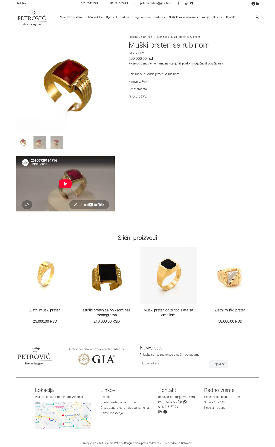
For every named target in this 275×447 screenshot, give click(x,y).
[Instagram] (187, 3)
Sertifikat (21, 3)
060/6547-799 (89, 3)
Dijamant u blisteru (117, 17)
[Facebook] (192, 3)
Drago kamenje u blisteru (148, 17)
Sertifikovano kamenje (182, 17)
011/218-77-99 (119, 3)
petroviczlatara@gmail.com (156, 3)
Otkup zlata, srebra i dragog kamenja (124, 407)
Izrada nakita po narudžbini (118, 402)
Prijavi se (219, 364)
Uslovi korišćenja (111, 413)
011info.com (185, 443)
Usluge (105, 397)
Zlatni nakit (93, 17)
